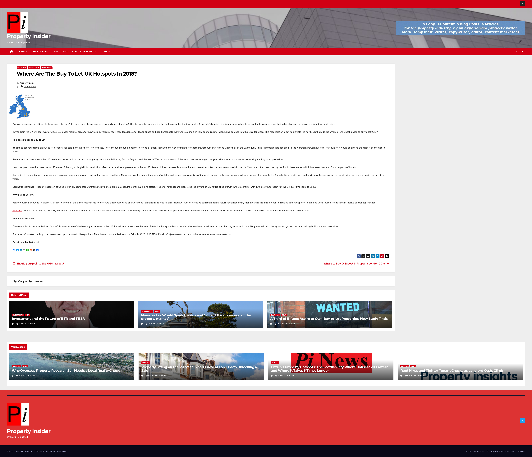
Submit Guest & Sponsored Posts (75, 51)
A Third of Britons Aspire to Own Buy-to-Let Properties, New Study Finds (329, 319)
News (157, 311)
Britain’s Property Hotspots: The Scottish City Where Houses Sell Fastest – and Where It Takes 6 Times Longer (330, 369)
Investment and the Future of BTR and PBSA (48, 319)
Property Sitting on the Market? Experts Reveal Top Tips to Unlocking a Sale (199, 369)
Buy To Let (21, 68)
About (23, 51)
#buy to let (30, 86)
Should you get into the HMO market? (40, 263)
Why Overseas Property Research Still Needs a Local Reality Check (66, 371)
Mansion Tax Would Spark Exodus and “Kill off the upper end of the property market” (196, 317)
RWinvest (17, 210)
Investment (47, 68)
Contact (108, 51)
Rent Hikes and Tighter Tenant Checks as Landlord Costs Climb (451, 371)
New (27, 315)
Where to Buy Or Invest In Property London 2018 (354, 263)
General (145, 363)
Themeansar (60, 451)
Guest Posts (34, 68)
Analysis (16, 366)
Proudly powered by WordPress (21, 451)
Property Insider (28, 36)
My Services (40, 51)
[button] (517, 51)
